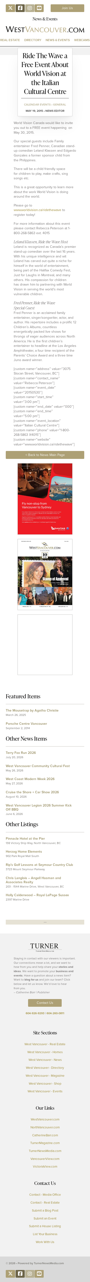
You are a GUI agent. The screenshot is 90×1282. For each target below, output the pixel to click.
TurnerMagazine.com (45, 1143)
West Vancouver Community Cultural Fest (38, 766)
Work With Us (45, 1242)
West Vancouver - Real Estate (45, 1044)
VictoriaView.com (45, 1166)
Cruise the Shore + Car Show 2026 (32, 792)
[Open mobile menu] (45, 51)
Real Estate (10, 40)
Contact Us (45, 1002)
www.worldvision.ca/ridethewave (38, 210)
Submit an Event (45, 1218)
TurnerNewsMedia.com (45, 1151)
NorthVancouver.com (45, 1127)
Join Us (67, 8)
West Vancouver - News (45, 1060)
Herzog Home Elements (24, 851)
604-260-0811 (55, 1013)
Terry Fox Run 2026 (21, 752)
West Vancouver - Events (45, 1091)
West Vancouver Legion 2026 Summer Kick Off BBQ (39, 807)
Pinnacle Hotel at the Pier (25, 838)
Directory (32, 40)
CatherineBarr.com (45, 1135)
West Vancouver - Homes (45, 1052)
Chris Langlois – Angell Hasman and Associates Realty (33, 880)
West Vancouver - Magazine (45, 1076)
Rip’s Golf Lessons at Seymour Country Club (39, 864)
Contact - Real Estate (45, 1203)
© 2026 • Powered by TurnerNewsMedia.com (35, 1263)
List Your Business (45, 1234)
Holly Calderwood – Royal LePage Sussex (37, 895)
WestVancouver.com (45, 1119)
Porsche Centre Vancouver (26, 723)
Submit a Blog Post (45, 1210)
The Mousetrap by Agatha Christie (32, 710)
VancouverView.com (45, 1159)
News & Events (58, 40)
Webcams (82, 40)
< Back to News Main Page (45, 454)
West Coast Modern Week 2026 (30, 779)
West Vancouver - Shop (45, 1084)
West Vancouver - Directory (45, 1068)
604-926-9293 (35, 1013)
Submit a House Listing (45, 1226)
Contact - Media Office (45, 1195)
